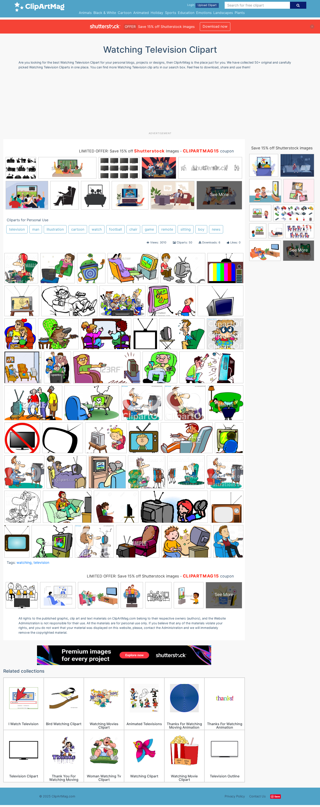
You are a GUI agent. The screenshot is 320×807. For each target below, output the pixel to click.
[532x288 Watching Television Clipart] (174, 509)
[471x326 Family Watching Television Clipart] (106, 336)
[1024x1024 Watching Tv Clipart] (146, 474)
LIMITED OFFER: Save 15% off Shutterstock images (133, 576)
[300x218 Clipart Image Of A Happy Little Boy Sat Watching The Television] (171, 303)
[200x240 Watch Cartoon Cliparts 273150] (229, 439)
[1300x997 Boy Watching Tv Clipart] (183, 270)
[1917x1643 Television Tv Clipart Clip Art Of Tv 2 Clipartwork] (62, 440)
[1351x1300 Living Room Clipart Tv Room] (23, 369)
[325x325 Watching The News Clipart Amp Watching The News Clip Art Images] (107, 474)
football (115, 229)
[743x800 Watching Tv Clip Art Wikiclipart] (226, 508)
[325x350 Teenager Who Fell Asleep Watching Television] (225, 404)
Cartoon (124, 12)
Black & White (104, 12)
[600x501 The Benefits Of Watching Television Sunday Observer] (105, 440)
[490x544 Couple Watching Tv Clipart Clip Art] (20, 336)
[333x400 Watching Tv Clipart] (228, 543)
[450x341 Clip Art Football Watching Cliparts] (122, 303)
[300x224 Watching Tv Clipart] (67, 509)
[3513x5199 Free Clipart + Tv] (145, 336)
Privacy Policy (235, 796)
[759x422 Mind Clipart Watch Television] (211, 369)
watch (97, 229)
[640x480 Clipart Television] (220, 303)
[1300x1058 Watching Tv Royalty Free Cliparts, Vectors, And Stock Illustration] (116, 509)
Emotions (204, 12)
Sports (170, 12)
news (216, 229)
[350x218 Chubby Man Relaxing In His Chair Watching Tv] (69, 303)
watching (24, 562)
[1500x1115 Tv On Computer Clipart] (186, 543)
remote (167, 229)
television (17, 229)
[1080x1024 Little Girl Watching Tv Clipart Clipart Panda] (225, 336)
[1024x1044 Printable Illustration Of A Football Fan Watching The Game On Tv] (21, 270)
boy (201, 229)
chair (133, 229)
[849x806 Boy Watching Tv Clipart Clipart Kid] (225, 270)
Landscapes (223, 12)
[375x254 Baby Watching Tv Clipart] (133, 270)
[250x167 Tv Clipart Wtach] (186, 440)
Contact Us (257, 796)
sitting (185, 229)
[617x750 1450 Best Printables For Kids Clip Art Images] (91, 270)
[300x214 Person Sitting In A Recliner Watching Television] (92, 405)
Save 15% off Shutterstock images (282, 148)
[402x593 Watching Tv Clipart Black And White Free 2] (17, 543)
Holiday (157, 12)
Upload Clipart (207, 5)
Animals (85, 12)
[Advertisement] (160, 102)
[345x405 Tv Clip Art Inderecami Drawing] (143, 440)
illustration (55, 229)
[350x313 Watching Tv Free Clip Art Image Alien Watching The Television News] (52, 543)
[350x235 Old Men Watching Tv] (33, 405)
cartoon (77, 229)
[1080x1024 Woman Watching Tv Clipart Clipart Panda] (94, 543)
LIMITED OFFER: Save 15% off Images (129, 151)
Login (190, 5)
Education (186, 12)
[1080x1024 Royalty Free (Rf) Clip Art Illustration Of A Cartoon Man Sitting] (185, 405)
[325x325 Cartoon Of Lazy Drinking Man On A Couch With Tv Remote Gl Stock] (22, 303)
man (35, 229)
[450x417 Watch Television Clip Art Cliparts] (24, 474)
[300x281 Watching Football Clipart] (66, 474)
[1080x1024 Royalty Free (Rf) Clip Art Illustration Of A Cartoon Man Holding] (141, 405)
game (149, 229)
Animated (141, 12)
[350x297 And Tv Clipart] (137, 543)
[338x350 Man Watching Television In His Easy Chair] (160, 369)
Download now (215, 26)
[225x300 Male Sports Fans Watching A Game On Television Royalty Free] (57, 369)
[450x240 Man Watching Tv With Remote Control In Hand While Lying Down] (106, 369)
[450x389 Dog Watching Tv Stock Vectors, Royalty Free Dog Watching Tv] (58, 336)
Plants (240, 12)
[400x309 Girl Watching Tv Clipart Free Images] (182, 336)
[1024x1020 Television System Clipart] (57, 270)
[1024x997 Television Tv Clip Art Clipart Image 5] (22, 440)
